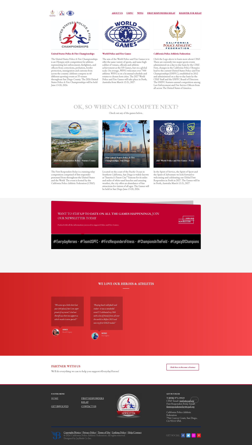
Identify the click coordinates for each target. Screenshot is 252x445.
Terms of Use (104, 432)
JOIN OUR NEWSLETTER (186, 219)
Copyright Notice (72, 432)
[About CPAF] (177, 34)
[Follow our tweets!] (188, 435)
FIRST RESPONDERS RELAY (92, 400)
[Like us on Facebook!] (183, 435)
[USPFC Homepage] (74, 34)
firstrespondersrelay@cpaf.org (180, 406)
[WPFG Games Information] (126, 34)
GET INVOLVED (60, 406)
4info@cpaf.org (186, 400)
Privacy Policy (89, 432)
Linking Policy (119, 432)
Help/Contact (134, 432)
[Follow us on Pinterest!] (199, 435)
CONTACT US (88, 406)
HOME (54, 398)
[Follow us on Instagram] (194, 435)
